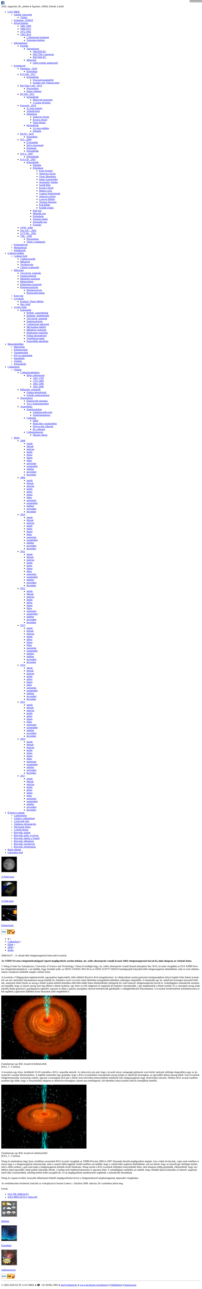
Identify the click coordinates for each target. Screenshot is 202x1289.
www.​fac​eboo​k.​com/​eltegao (94, 1285)
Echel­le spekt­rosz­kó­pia (38, 395)
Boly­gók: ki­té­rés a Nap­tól (26, 838)
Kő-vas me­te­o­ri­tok (23, 355)
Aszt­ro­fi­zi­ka (26, 406)
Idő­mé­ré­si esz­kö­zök (30, 278)
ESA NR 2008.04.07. (18, 1194)
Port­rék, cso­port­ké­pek (37, 312)
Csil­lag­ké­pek (20, 815)
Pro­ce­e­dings (33, 88)
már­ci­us (30, 449)
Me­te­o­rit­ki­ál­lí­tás (16, 344)
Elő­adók (37, 131)
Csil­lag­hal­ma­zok (35, 432)
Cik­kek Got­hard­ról (29, 267)
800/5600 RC (39, 57)
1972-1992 (25, 31)
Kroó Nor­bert (46, 170)
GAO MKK (14, 11)
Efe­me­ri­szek (7, 925)
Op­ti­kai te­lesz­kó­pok (36, 392)
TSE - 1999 (26, 236)
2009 (22, 477)
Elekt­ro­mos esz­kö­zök (31, 284)
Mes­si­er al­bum (40, 435)
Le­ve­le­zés (19, 298)
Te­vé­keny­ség (26, 264)
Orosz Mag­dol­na (47, 176)
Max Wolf (25, 304)
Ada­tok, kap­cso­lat (23, 14)
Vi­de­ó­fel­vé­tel (33, 111)
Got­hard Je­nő (20, 256)
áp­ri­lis (30, 452)
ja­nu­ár (30, 443)
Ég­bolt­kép (6, 1245)
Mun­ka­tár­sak (20, 247)
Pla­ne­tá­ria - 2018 (28, 68)
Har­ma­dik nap (40, 222)
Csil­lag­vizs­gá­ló (27, 259)
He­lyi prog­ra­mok (35, 145)
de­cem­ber (31, 474)
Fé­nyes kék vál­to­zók (43, 426)
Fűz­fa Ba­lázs (39, 122)
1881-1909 (25, 26)
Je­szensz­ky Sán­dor (48, 182)
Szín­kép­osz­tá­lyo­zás (42, 412)
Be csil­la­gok (39, 429)
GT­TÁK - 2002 (28, 233)
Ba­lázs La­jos (45, 190)
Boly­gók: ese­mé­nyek (24, 844)
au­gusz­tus (31, 463)
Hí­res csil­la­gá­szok (36, 375)
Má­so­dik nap (39, 213)
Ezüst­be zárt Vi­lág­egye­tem (46, 82)
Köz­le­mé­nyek (21, 244)
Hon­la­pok (31, 148)
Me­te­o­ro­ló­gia (26, 281)
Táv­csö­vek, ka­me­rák (30, 273)
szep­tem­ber (32, 466)
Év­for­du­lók (32, 142)
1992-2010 (25, 34)
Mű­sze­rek (31, 60)
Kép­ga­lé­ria (32, 71)
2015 (22, 702)
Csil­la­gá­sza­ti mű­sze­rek (38, 324)
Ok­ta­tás (17, 369)
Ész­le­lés (24, 45)
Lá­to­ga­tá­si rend (15, 852)
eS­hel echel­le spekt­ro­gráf (45, 63)
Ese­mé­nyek (19, 65)
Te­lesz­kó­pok (33, 48)
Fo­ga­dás (37, 224)
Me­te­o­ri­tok (19, 347)
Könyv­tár (18, 295)
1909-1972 (25, 28)
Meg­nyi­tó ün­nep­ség (43, 99)
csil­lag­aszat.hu (8, 1269)
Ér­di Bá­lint (44, 205)
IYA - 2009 (25, 139)
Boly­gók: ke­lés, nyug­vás (26, 835)
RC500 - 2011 (27, 94)
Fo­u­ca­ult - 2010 (28, 105)
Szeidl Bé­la (44, 185)
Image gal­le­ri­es (34, 91)
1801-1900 (38, 383)
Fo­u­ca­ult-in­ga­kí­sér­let (43, 80)
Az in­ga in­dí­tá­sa (41, 128)
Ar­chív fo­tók (20, 307)
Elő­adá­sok (32, 114)
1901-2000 (38, 386)
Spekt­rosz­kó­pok (28, 276)
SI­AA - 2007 (26, 153)
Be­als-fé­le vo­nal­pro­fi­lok (45, 423)
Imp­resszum (130, 1285)
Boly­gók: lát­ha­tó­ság (24, 841)
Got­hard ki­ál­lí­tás (16, 253)
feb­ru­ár (30, 446)
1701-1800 (38, 381)
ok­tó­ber (30, 469)
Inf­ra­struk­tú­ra (20, 43)
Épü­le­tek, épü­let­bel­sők (38, 315)
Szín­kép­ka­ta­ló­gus (41, 415)
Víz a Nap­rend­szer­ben (38, 403)
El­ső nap (37, 210)
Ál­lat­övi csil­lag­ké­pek (24, 818)
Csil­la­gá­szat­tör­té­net (29, 372)
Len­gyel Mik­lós (47, 199)
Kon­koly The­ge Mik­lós (32, 301)
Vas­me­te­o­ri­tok (21, 352)
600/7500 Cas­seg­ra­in (43, 54)
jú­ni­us (30, 457)
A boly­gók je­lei (21, 821)
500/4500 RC (39, 51)
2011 (22, 551)
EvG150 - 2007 (28, 159)
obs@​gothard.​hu (69, 1285)
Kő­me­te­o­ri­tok (21, 349)
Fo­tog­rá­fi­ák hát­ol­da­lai (37, 341)
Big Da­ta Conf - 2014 (31, 85)
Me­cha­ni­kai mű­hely (36, 327)
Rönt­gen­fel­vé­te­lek (36, 293)
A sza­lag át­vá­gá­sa (41, 102)
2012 (22, 588)
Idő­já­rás (5, 1221)
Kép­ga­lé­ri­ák (33, 77)
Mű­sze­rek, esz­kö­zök (30, 389)
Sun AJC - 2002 (28, 230)
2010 (22, 514)
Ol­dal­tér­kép (116, 1285)
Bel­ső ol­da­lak (14, 849)
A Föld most (7, 901)
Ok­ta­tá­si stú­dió (40, 219)
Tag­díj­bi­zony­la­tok (36, 338)
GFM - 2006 (26, 227)
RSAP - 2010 (27, 134)
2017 (22, 775)
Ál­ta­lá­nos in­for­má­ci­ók (25, 824)
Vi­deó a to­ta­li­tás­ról (36, 241)
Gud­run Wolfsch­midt (49, 193)
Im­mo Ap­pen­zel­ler (48, 179)
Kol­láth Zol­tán (46, 207)
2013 (22, 625)
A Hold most (7, 876)
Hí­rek (17, 437)
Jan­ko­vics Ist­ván (41, 117)
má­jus (29, 454)
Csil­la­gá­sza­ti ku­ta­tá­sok (38, 37)
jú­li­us (29, 460)
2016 (22, 739)
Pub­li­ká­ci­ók (20, 250)
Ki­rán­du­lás (38, 216)
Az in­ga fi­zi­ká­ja (34, 108)
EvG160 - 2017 (28, 74)
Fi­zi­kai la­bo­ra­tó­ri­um (37, 335)
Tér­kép (23, 17)
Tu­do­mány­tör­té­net (36, 40)
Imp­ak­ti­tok (19, 358)
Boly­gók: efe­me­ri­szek (25, 846)
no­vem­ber (31, 472)
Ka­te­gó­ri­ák (25, 310)
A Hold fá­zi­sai (21, 829)
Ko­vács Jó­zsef (40, 119)
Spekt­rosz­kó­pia (34, 409)
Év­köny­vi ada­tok (16, 812)
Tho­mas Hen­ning (47, 202)
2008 (22, 440)
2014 (22, 665)
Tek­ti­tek (18, 361)
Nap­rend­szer (26, 398)
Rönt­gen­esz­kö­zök (29, 287)
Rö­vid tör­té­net (21, 23)
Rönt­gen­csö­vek (34, 290)
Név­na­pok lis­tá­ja (22, 827)
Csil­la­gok (31, 418)
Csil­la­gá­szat (13, 366)
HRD (35, 420)
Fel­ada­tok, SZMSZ (23, 20)
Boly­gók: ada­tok (22, 832)
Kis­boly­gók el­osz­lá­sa (37, 401)
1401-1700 (38, 378)
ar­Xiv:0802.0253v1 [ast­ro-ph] (22, 1197)
